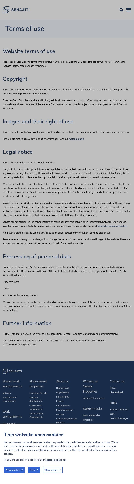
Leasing (60, 414)
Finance (60, 401)
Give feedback (116, 392)
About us (62, 381)
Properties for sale (38, 393)
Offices (113, 387)
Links (113, 403)
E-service (114, 409)
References (88, 419)
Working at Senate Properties (90, 386)
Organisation (62, 392)
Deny (32, 469)
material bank (76, 138)
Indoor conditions (65, 409)
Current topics (93, 408)
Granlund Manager (119, 418)
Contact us (117, 381)
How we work (62, 387)
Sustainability (62, 396)
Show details (51, 469)
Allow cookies (13, 469)
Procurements (63, 405)
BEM (112, 413)
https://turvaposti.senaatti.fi (112, 225)
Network (7, 393)
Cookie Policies (53, 459)
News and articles (91, 415)
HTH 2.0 (123, 409)
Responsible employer (94, 398)
